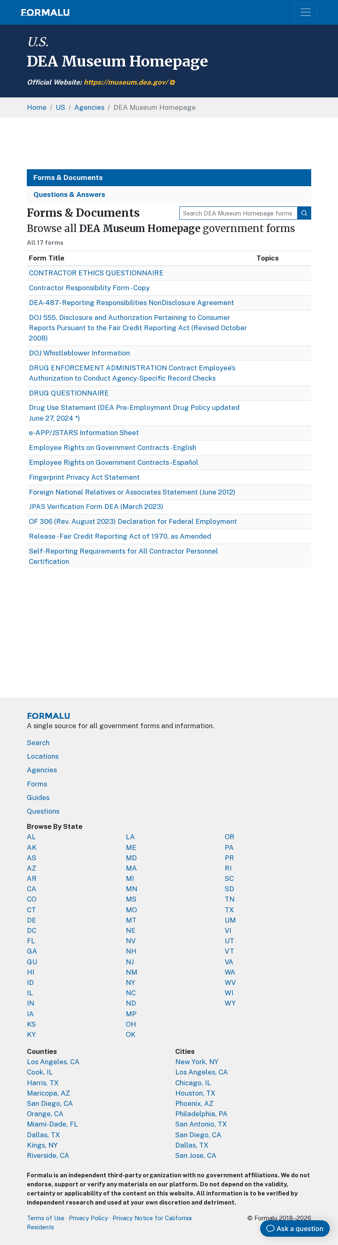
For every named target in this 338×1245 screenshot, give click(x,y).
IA (30, 1014)
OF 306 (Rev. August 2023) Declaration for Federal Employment (133, 521)
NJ (130, 962)
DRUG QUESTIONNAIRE (69, 393)
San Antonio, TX (201, 1124)
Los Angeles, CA (53, 1062)
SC (229, 878)
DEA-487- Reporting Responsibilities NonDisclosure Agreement (131, 302)
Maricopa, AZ (48, 1093)
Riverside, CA (48, 1155)
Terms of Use (45, 1217)
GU (32, 962)
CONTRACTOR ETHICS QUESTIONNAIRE (96, 273)
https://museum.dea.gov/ (126, 82)
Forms (37, 784)
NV (131, 941)
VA (229, 962)
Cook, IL (40, 1072)
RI (228, 868)
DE (31, 920)
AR (32, 878)
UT (229, 941)
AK (32, 847)
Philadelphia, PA (201, 1114)
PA (229, 847)
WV (230, 982)
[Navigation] (305, 12)
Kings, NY (42, 1145)
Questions (43, 811)
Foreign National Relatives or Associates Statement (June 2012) (132, 492)
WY (230, 1003)
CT (31, 910)
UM (230, 920)
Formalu (45, 12)
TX (229, 910)
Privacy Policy (88, 1217)
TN (230, 899)
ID (30, 982)
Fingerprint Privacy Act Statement (84, 477)
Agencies (42, 770)
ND (131, 1003)
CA (31, 889)
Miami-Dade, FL (52, 1124)
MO (131, 910)
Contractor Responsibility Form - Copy (89, 288)
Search (38, 742)
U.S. (38, 42)
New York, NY (196, 1062)
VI (228, 930)
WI (229, 993)
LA (130, 837)
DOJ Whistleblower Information (79, 353)
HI (30, 972)
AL (31, 837)
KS (31, 1024)
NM (131, 972)
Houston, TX (195, 1093)
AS (31, 858)
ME (131, 847)
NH (131, 951)
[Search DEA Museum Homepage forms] (304, 213)
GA (32, 951)
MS (131, 899)
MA (131, 868)
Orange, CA (45, 1114)
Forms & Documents (68, 177)
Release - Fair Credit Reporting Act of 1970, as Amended (120, 536)
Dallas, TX (43, 1135)
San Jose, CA (195, 1155)
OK (131, 1034)
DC (31, 930)
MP (131, 1014)
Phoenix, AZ (194, 1103)
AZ (31, 868)
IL (30, 993)
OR (230, 837)
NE (131, 930)
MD (131, 858)
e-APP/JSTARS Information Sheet (84, 432)
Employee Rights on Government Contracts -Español (113, 462)
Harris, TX (43, 1083)
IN (30, 1003)
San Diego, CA (50, 1103)
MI (130, 878)
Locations (43, 756)
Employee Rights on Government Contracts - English (112, 447)
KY (31, 1034)
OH (131, 1024)
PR (229, 858)
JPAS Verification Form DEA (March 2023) (96, 506)
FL (31, 941)
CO (31, 899)
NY (130, 982)
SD (229, 889)
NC (131, 993)
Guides (38, 797)
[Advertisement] (169, 143)
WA (230, 972)
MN (131, 889)
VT (229, 951)
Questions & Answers (69, 194)
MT (131, 920)
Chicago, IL (193, 1083)
